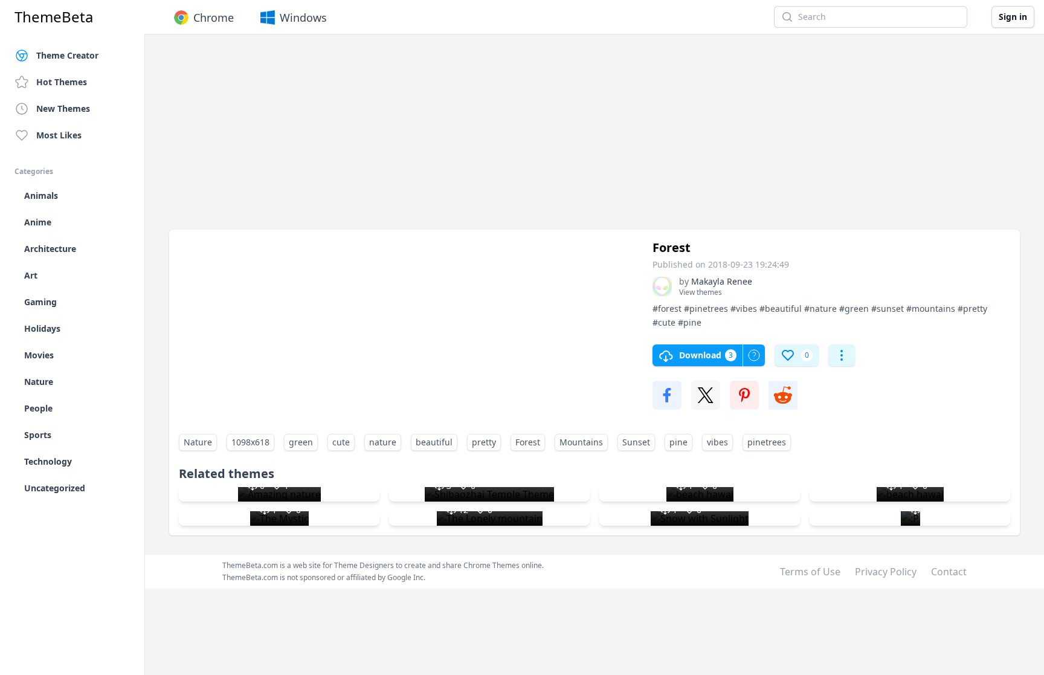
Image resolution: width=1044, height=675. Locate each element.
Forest (527, 442)
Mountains (581, 442)
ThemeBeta (53, 17)
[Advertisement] (531, 137)
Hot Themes (61, 82)
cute (341, 442)
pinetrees (766, 442)
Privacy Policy (886, 571)
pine (678, 442)
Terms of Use (810, 571)
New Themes (63, 108)
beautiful (434, 442)
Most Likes (59, 135)
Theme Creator (67, 55)
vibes (717, 442)
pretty (484, 442)
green (301, 442)
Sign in (1013, 16)
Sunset (636, 442)
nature (382, 442)
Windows (303, 17)
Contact (949, 571)
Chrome (213, 17)
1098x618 (250, 442)
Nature (198, 442)
